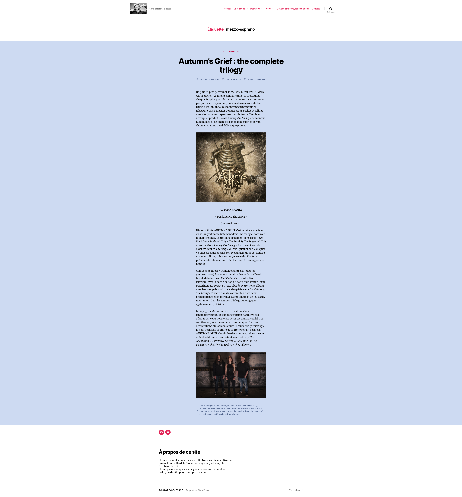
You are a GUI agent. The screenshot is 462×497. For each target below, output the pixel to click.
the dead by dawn (242, 411)
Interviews (255, 8)
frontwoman (204, 408)
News (269, 8)
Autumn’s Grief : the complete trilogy (231, 65)
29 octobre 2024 (233, 79)
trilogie (208, 414)
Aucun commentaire (256, 79)
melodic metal (247, 408)
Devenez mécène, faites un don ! (293, 8)
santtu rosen (227, 411)
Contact (316, 8)
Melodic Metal (231, 52)
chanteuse (232, 405)
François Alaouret (211, 79)
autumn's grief (220, 405)
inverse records (218, 408)
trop (229, 414)
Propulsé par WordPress (197, 490)
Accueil (227, 8)
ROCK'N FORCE (175, 490)
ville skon (236, 414)
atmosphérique (206, 405)
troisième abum (219, 414)
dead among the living (247, 405)
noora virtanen (214, 411)
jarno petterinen (233, 408)
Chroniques (239, 8)
